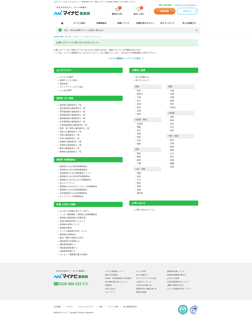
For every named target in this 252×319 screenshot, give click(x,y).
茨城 (139, 104)
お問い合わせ (110, 289)
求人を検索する (189, 23)
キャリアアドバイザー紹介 (71, 87)
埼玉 (139, 100)
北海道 (140, 124)
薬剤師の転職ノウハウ (69, 224)
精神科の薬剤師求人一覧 (70, 152)
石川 (172, 127)
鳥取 (172, 147)
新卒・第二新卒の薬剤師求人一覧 (74, 128)
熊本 (139, 183)
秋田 (139, 137)
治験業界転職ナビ (67, 251)
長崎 (139, 186)
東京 (139, 90)
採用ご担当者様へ (166, 5)
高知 (172, 167)
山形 (139, 140)
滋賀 (172, 100)
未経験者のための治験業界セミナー (75, 173)
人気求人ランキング (143, 282)
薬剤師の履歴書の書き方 (176, 275)
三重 (139, 163)
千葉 (139, 97)
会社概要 (57, 307)
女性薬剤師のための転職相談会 (73, 193)
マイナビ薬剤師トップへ (114, 271)
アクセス (69, 307)
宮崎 (139, 190)
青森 (139, 127)
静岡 (139, 157)
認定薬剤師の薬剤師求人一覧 (72, 108)
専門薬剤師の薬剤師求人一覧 (72, 111)
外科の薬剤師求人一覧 (69, 138)
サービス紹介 (79, 23)
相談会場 (64, 83)
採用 (100, 307)
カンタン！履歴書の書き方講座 (73, 254)
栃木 (139, 107)
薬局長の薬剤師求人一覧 (70, 105)
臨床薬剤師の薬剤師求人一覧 (72, 118)
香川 (172, 157)
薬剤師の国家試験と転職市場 (72, 218)
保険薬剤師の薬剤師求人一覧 (72, 115)
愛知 (139, 153)
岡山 (172, 140)
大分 (139, 180)
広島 (172, 143)
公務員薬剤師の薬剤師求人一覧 (73, 125)
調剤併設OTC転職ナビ (70, 241)
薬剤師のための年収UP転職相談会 (75, 176)
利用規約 (108, 285)
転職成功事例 (66, 228)
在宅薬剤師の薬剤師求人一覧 (72, 121)
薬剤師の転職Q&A (68, 234)
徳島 (172, 160)
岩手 (139, 130)
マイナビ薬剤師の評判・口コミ (73, 231)
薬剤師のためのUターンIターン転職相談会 (78, 186)
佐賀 (139, 176)
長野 (172, 117)
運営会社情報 (141, 292)
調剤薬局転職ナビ (67, 244)
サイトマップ (110, 292)
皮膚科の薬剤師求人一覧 (70, 141)
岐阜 (139, 160)
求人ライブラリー (67, 183)
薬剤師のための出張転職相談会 (73, 169)
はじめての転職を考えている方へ (74, 211)
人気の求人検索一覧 (143, 285)
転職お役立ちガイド (145, 23)
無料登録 (164, 11)
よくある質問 (66, 90)
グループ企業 (113, 307)
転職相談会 (101, 23)
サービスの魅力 (67, 77)
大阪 (172, 90)
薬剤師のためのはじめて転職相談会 (75, 180)
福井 (172, 130)
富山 (172, 124)
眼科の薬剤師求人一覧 (69, 148)
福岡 (139, 173)
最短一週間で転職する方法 (71, 238)
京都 (172, 97)
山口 (172, 153)
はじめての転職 (173, 278)
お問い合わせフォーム (145, 210)
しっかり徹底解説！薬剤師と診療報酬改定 (78, 214)
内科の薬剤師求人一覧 (69, 135)
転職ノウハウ (123, 23)
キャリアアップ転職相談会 (71, 196)
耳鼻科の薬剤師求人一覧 (70, 145)
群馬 (139, 114)
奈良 (172, 104)
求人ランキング (167, 23)
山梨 (139, 110)
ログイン (187, 11)
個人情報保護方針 (130, 307)
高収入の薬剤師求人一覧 (70, 132)
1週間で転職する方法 (175, 285)
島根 (172, 150)
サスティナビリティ (86, 307)
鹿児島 (140, 193)
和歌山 (173, 107)
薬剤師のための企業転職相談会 (73, 189)
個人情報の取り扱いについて (116, 282)
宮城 (139, 133)
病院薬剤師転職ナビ (68, 248)
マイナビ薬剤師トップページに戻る (124, 58)
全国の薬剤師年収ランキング (72, 221)
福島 (139, 144)
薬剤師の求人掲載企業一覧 (146, 289)
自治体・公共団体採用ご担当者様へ (118, 278)
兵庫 (172, 94)
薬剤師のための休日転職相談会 (73, 166)
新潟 (172, 120)
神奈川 (140, 94)
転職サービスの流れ (68, 80)
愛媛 (172, 163)
